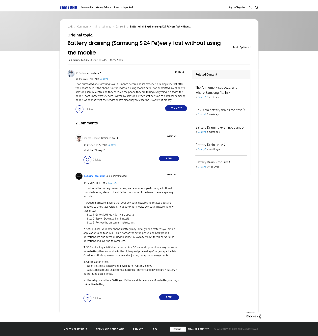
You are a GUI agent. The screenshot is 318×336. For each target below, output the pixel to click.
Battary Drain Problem (211, 162)
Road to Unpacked (123, 7)
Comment (176, 108)
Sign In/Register (237, 7)
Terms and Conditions (110, 329)
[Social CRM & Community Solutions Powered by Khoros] (253, 315)
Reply (169, 158)
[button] (181, 72)
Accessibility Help (75, 329)
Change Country (198, 329)
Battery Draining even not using (218, 127)
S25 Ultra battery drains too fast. (219, 110)
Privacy (138, 329)
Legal (155, 329)
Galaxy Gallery (103, 7)
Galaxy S (104, 79)
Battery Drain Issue (209, 145)
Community (87, 7)
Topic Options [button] (241, 47)
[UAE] (68, 7)
